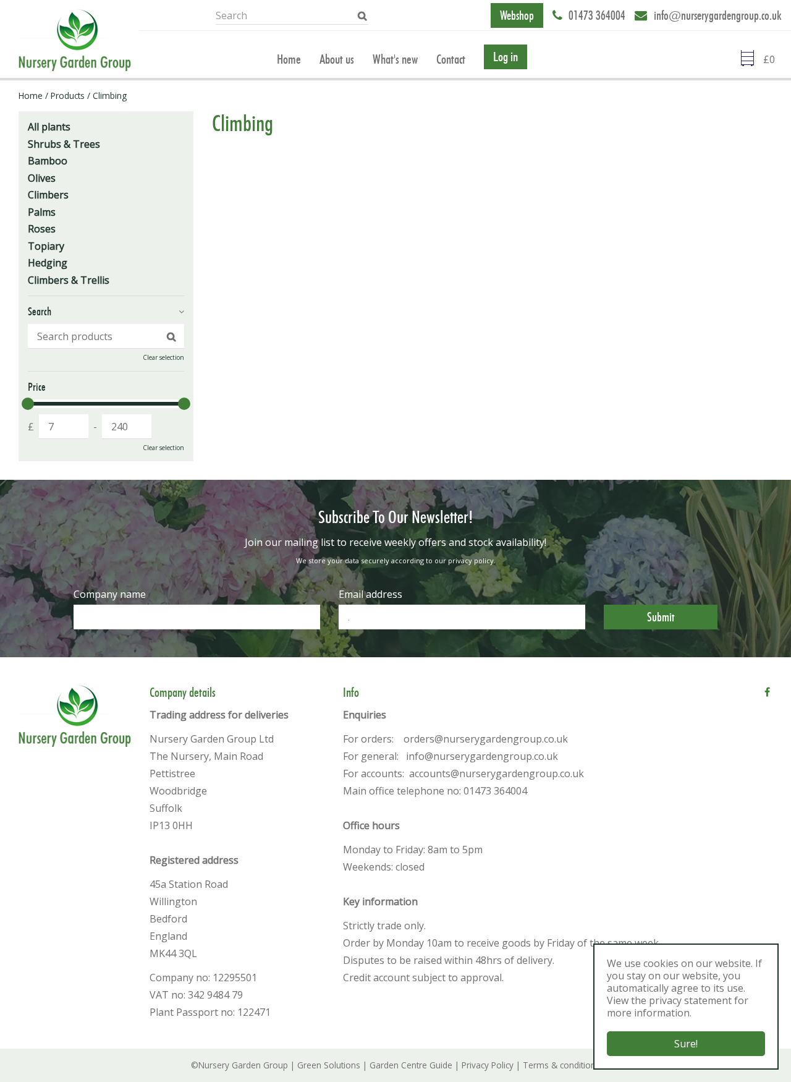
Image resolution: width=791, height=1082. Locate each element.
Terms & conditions (561, 1065)
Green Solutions (328, 1065)
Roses (42, 229)
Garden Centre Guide (411, 1065)
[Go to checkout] (772, 59)
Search (39, 311)
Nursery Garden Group (243, 1065)
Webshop (517, 15)
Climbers (48, 195)
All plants (49, 127)
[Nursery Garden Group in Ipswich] (75, 40)
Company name (110, 594)
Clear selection (163, 357)
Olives (42, 178)
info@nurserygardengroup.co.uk (718, 15)
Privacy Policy (488, 1065)
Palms (42, 212)
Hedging (47, 263)
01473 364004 (597, 15)
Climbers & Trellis (68, 280)
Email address (370, 594)
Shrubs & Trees (64, 144)
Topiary (46, 246)
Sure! (686, 1043)
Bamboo (47, 161)
